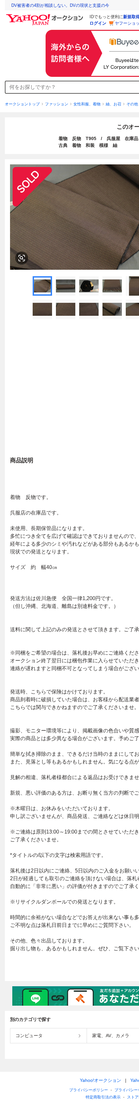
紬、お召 (113, 104)
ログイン (98, 23)
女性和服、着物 (87, 104)
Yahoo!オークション (100, 1080)
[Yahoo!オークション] (45, 15)
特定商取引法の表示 (103, 1097)
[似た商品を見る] (21, 258)
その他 (132, 104)
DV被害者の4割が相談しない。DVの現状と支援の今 (60, 5)
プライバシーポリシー (88, 1090)
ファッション (56, 104)
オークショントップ (22, 104)
